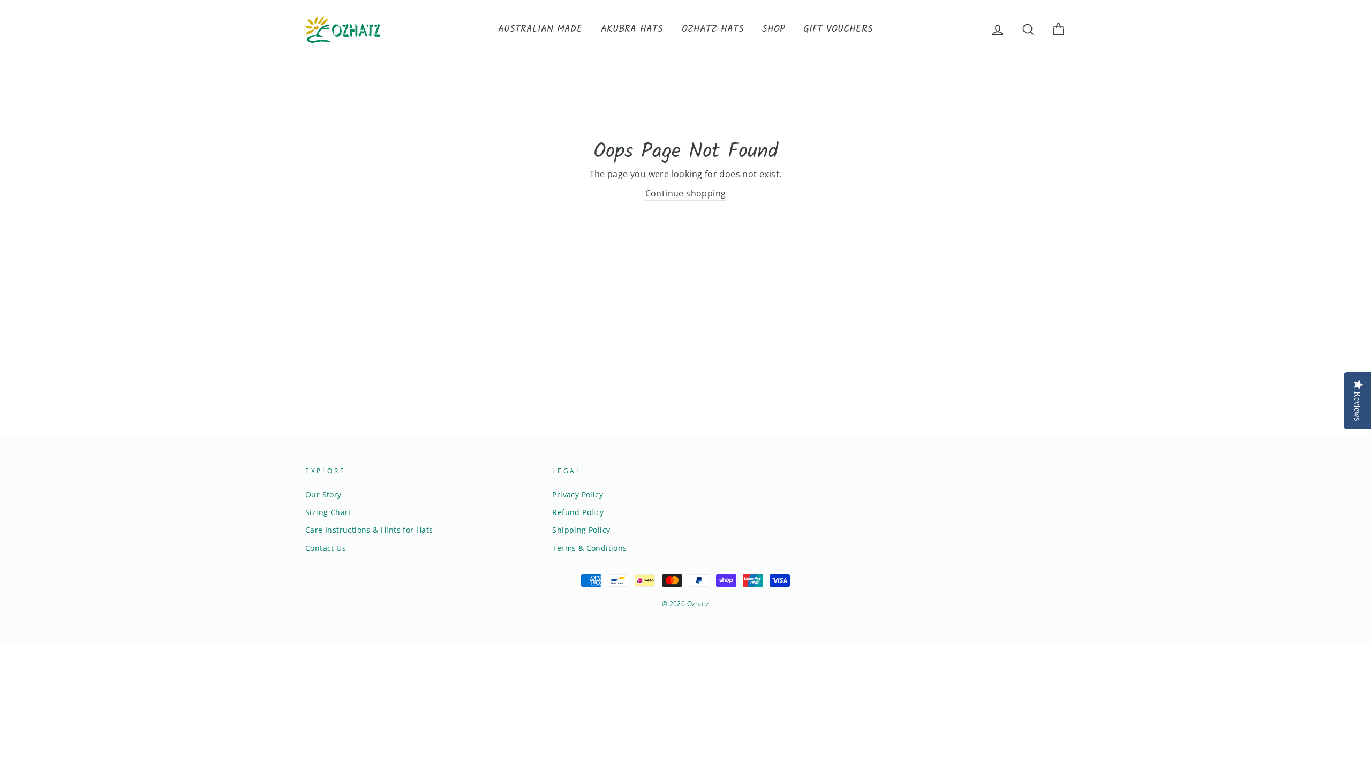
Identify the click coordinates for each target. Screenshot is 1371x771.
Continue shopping (685, 193)
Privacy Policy (577, 494)
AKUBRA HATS (632, 29)
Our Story (323, 494)
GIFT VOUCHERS (838, 29)
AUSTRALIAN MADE (540, 29)
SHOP (773, 29)
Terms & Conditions (589, 548)
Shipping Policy (581, 530)
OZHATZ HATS (713, 29)
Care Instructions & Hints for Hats (369, 530)
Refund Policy (578, 512)
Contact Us (325, 548)
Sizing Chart (328, 512)
